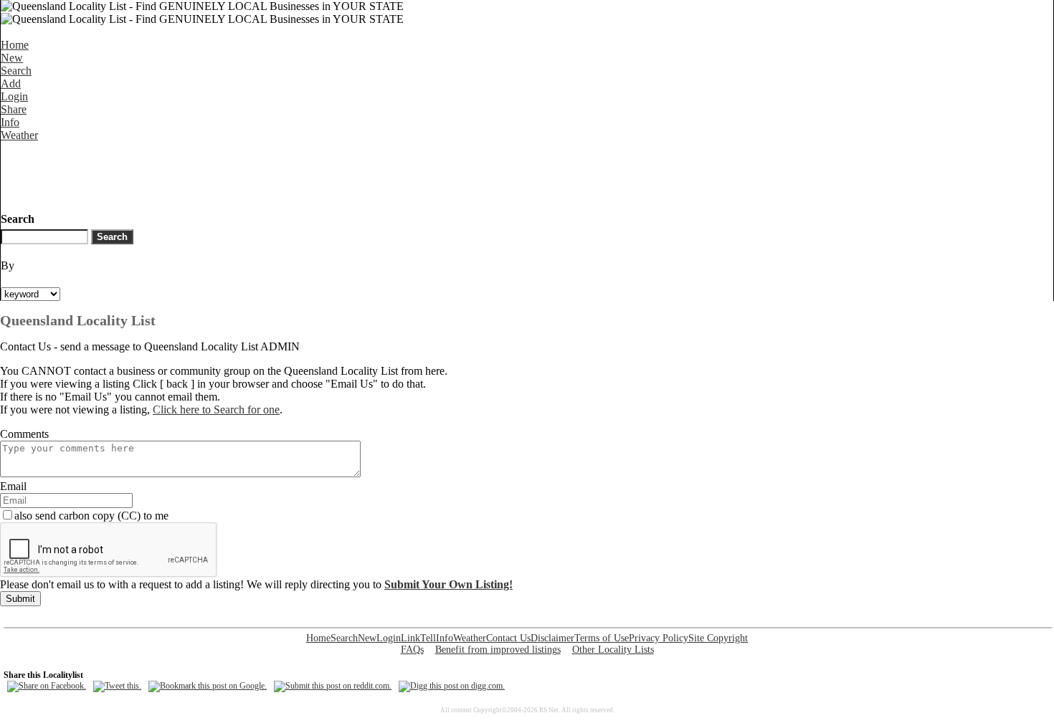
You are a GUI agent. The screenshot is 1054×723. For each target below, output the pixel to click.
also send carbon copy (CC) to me (91, 515)
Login (14, 96)
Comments (24, 434)
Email (13, 486)
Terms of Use (601, 638)
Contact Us (508, 638)
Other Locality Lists (613, 649)
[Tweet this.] (117, 686)
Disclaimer (552, 638)
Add (11, 83)
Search (16, 70)
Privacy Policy (658, 638)
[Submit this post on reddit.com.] (332, 686)
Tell (428, 638)
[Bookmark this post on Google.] (207, 686)
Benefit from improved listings (498, 649)
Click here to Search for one (216, 409)
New (12, 58)
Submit (20, 598)
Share (14, 109)
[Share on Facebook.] (47, 686)
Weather (19, 135)
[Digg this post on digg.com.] (451, 686)
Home (15, 45)
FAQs (412, 649)
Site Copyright (718, 638)
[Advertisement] (262, 174)
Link (410, 638)
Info (10, 122)
